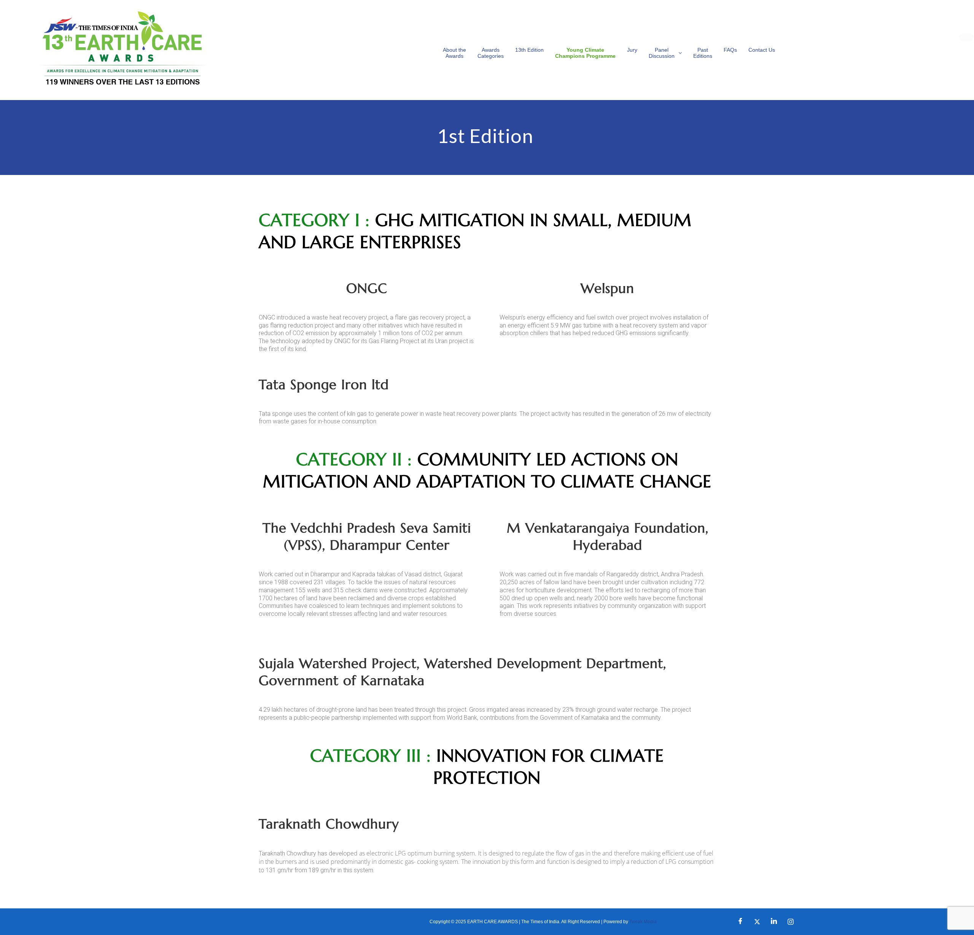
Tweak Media (643, 921)
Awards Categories (490, 53)
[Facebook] (740, 921)
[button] (665, 53)
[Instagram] (790, 921)
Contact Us (761, 50)
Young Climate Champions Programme (585, 53)
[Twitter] (757, 921)
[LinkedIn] (774, 921)
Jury (632, 50)
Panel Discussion (662, 53)
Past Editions (702, 53)
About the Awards (454, 53)
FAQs (730, 50)
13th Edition (529, 50)
